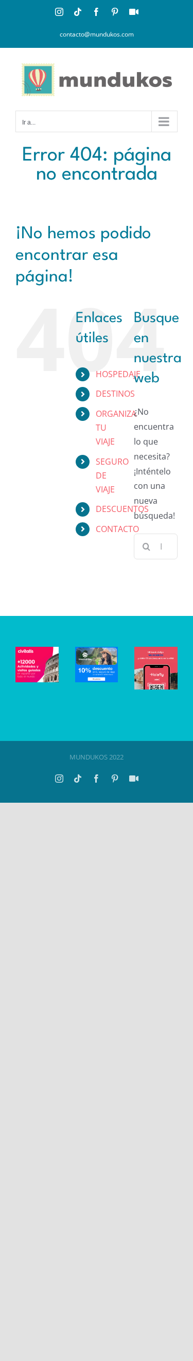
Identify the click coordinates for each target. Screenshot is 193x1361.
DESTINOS (115, 393)
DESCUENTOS (122, 509)
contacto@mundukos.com (97, 34)
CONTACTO (117, 529)
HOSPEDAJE (118, 374)
